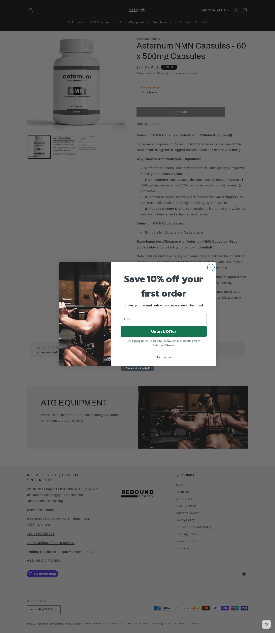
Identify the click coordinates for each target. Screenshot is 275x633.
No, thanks (164, 357)
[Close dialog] (210, 267)
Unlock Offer (163, 331)
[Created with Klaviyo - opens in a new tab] (137, 368)
